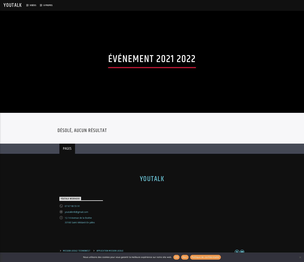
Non (185, 257)
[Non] (300, 257)
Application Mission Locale (110, 251)
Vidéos (33, 5)
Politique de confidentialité (205, 257)
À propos (48, 5)
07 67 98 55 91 (72, 206)
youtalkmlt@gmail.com (76, 211)
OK (176, 257)
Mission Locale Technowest (76, 251)
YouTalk (12, 5)
